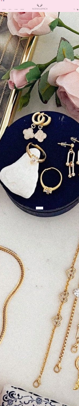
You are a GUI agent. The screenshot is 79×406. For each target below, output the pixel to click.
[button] (39, 208)
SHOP (10, 9)
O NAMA (16, 9)
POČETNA (4, 9)
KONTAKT (22, 9)
